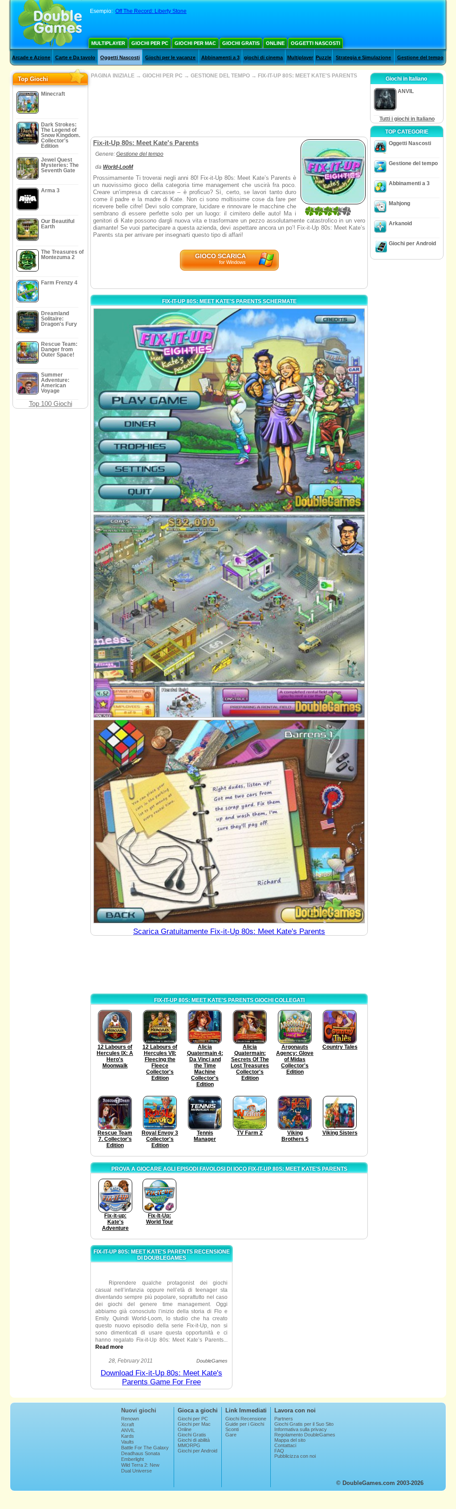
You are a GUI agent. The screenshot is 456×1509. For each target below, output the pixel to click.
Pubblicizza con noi (295, 1456)
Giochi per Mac (195, 43)
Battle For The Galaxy (145, 1447)
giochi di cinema (263, 57)
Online (275, 43)
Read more (109, 1347)
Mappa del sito (289, 1440)
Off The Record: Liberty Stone (151, 11)
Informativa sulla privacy (300, 1429)
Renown (130, 1418)
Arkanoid (400, 223)
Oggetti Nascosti (315, 43)
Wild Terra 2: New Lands (140, 1467)
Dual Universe (136, 1470)
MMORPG (189, 1445)
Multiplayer (108, 43)
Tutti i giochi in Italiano (407, 119)
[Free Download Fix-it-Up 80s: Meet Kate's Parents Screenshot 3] (229, 821)
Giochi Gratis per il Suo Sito (304, 1424)
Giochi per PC (149, 43)
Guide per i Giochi (244, 1424)
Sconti (232, 1429)
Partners (283, 1418)
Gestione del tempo (420, 57)
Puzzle (323, 57)
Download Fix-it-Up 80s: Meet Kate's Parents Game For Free (161, 1377)
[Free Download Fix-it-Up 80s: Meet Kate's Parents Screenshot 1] (229, 410)
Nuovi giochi (138, 1410)
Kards (127, 1436)
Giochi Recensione (245, 1418)
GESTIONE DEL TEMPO (220, 76)
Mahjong (399, 203)
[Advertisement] (229, 107)
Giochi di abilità (194, 1440)
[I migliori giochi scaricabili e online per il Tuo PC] (50, 24)
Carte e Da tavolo (75, 57)
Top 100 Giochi (50, 403)
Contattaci (285, 1445)
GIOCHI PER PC (162, 76)
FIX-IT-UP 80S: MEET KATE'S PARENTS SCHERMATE (229, 301)
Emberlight (132, 1459)
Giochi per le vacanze (170, 57)
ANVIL (128, 1430)
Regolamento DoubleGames (304, 1434)
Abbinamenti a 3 (220, 57)
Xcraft (127, 1424)
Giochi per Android (412, 243)
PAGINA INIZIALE (112, 76)
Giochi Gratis (241, 43)
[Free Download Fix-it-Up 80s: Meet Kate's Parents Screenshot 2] (229, 616)
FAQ (279, 1450)
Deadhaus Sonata (140, 1453)
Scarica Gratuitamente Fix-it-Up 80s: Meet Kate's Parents (229, 931)
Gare (230, 1434)
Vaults (127, 1441)
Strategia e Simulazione (363, 57)
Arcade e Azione (31, 57)
